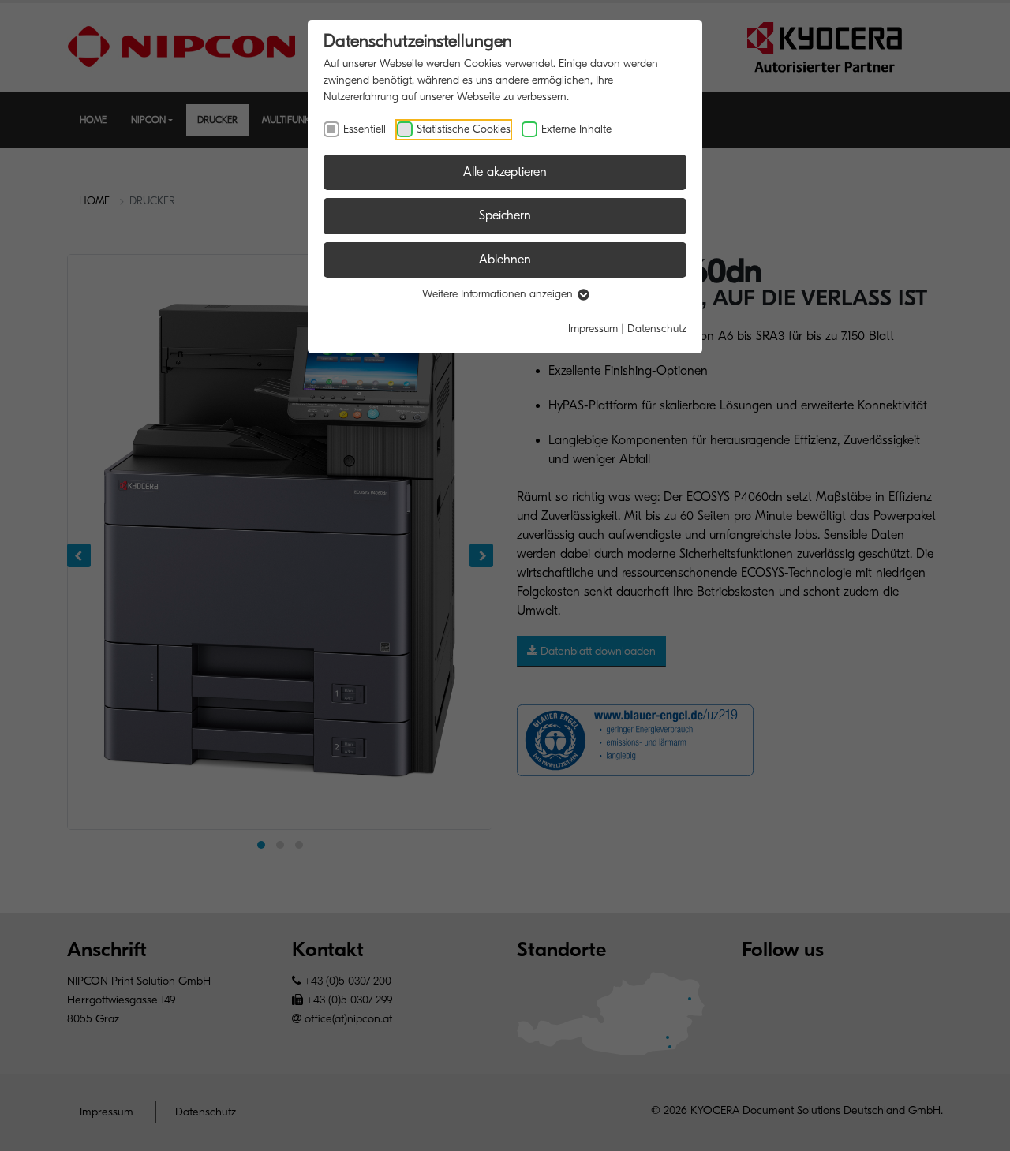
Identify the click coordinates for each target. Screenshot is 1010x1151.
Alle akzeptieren (505, 172)
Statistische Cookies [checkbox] (464, 129)
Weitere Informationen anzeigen (499, 294)
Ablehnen (505, 259)
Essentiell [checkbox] (364, 129)
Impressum (593, 328)
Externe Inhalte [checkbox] (576, 129)
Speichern (505, 215)
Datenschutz (656, 328)
